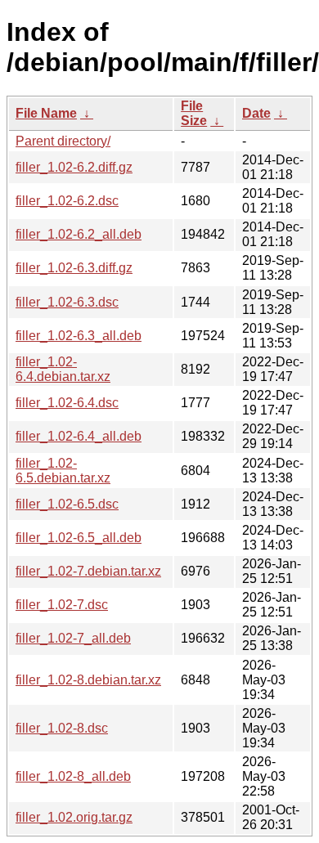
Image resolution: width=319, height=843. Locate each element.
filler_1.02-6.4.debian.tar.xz (63, 369)
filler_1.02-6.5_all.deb (79, 538)
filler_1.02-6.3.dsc (67, 302)
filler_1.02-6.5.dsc (67, 504)
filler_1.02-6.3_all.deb (79, 336)
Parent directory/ (63, 141)
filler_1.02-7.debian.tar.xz (88, 571)
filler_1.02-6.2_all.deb (79, 234)
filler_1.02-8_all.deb (73, 776)
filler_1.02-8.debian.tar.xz (88, 680)
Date (256, 113)
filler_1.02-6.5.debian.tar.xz (63, 470)
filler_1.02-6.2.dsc (67, 201)
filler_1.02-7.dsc (62, 605)
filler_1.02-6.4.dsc (67, 403)
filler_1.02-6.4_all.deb (79, 436)
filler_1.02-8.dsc (62, 728)
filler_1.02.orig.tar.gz (74, 817)
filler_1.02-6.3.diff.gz (74, 268)
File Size (194, 113)
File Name (46, 113)
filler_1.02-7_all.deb (73, 638)
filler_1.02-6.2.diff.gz (74, 167)
